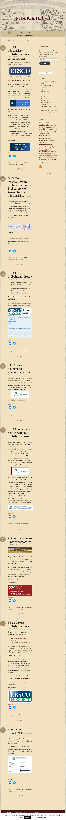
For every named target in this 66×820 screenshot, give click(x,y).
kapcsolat (44, 138)
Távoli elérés (44, 104)
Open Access (52, 153)
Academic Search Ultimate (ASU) (19, 81)
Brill (55, 129)
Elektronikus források (24, 414)
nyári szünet (54, 151)
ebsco (21, 164)
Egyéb (20, 607)
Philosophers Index (24, 380)
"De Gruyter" (43, 123)
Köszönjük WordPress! (12, 812)
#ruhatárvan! (50, 123)
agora (53, 124)
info (29, 288)
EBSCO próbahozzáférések (20, 274)
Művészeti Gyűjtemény (44, 149)
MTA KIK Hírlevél (33, 18)
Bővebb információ (13, 688)
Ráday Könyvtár (45, 100)
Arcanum (41, 129)
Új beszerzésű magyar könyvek (48, 114)
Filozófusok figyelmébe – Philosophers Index (20, 368)
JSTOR (40, 138)
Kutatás (23, 32)
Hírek (42, 89)
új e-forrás (18, 415)
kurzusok (53, 140)
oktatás (41, 153)
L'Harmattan (54, 145)
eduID (54, 131)
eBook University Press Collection (20, 642)
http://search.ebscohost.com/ (15, 449)
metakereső (41, 147)
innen (14, 653)
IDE (17, 238)
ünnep (41, 162)
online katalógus (46, 153)
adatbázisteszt (16, 164)
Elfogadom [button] (27, 817)
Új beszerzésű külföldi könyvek (48, 106)
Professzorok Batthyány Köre (50, 155)
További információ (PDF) (39, 817)
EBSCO (10, 244)
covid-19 (47, 131)
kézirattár (45, 142)
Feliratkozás (44, 63)
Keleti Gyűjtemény (45, 139)
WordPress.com (35, 812)
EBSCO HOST (26, 297)
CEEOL (42, 131)
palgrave (40, 155)
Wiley (51, 157)
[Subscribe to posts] (40, 168)
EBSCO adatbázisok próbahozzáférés (18, 50)
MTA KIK (15, 57)
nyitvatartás (44, 150)
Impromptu (16, 32)
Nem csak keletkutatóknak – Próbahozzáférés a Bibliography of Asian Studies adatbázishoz (19, 186)
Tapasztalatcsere (17, 35)
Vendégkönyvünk (29, 35)
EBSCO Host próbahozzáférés (18, 624)
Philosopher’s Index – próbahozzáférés (20, 540)
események (44, 135)
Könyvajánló (44, 91)
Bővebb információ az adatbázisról (17, 400)
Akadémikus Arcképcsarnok (47, 127)
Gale (56, 136)
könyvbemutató (45, 144)
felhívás (53, 136)
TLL (45, 157)
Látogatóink (31, 32)
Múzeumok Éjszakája (49, 147)
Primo (42, 97)
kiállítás (50, 140)
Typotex (48, 157)
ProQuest (41, 157)
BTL (40, 131)
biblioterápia (48, 129)
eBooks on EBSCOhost (15, 730)
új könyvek (50, 159)
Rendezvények (44, 102)
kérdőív (40, 142)
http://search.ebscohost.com (18, 678)
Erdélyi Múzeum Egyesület (44, 133)
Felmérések (43, 87)
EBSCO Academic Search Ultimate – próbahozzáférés (19, 432)
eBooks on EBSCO (16, 741)
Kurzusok (43, 95)
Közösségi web (44, 93)
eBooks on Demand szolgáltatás (48, 81)
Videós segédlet (12, 682)
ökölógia (53, 157)
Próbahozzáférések (23, 162)
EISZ (57, 131)
